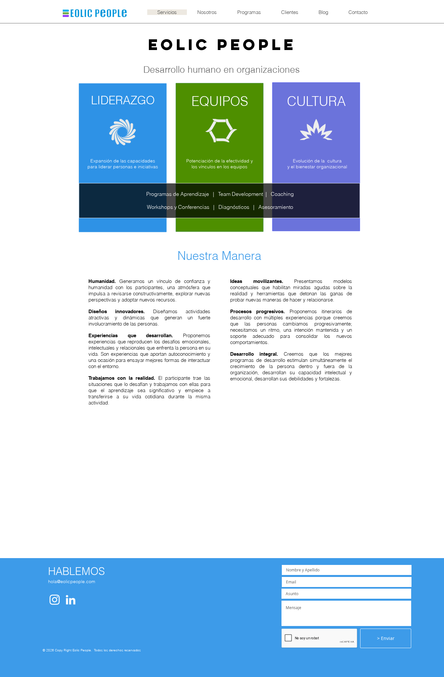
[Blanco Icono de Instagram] (54, 600)
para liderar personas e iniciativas (122, 167)
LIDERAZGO (123, 100)
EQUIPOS (219, 101)
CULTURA (316, 101)
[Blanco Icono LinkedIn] (70, 600)
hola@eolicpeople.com (71, 581)
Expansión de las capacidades (122, 161)
